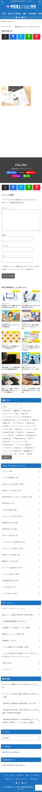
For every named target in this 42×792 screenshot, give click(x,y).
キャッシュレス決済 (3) (11, 451)
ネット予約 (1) (8, 435)
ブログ (4, 13)
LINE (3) (20, 432)
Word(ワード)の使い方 (11, 490)
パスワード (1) (30, 426)
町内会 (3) (27, 410)
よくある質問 (32, 13)
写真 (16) (24, 413)
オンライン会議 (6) (24, 444)
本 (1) (21, 454)
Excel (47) (7, 410)
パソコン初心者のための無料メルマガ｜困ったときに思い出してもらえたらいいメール (19, 655)
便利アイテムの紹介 (11, 554)
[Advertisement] (21, 62)
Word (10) (31, 423)
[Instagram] (25, 17)
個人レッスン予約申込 (14, 13)
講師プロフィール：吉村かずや (13, 634)
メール (5, 245)
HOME (4, 21)
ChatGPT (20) (8, 432)
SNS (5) (20, 435)
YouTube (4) (26, 417)
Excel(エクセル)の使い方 (13, 484)
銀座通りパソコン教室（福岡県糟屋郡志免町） (20, 787)
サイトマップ (7, 669)
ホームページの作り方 (12, 516)
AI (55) (5, 426)
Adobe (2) (7, 438)
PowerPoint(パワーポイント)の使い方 (17, 497)
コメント (6, 208)
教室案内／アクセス (9, 640)
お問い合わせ (7, 663)
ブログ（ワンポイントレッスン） (14, 608)
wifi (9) (29, 454)
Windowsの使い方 (10, 580)
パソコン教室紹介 (10, 477)
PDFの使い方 (8, 503)
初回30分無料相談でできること (15, 621)
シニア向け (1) (18, 423)
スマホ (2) (7, 447)
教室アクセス (9, 779)
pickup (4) (30, 432)
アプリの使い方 (9, 593)
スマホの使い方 (9, 587)
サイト (4, 256)
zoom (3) (6, 441)
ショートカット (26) (10, 413)
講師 (24, 13)
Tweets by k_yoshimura (10, 752)
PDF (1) (31, 438)
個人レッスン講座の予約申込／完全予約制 (17, 615)
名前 (4, 235)
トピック (7, 471)
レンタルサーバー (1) (11, 417)
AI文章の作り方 (9, 529)
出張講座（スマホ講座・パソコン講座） (16, 627)
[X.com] (19, 17)
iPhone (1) (18, 429)
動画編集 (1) (28, 451)
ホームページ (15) (10, 454)
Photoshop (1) (8, 444)
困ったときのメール (21, 779)
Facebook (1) (30, 447)
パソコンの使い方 (10, 574)
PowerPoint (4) (19, 438)
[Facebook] (16, 17)
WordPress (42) (9, 420)
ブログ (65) (7, 429)
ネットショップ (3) (20, 441)
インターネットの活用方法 (13, 542)
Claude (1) (18, 447)
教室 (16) (6, 423)
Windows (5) (31, 435)
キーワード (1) (16, 426)
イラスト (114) (31, 429)
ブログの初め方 (9, 510)
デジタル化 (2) (23, 420)
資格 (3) (35, 420)
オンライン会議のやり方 (12, 567)
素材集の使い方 (10, 522)
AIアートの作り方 (9, 535)
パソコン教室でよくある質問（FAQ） (15, 647)
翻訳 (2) (17, 410)
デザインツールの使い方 (12, 548)
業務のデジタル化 (10, 561)
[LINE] (26, 176)
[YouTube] (22, 17)
